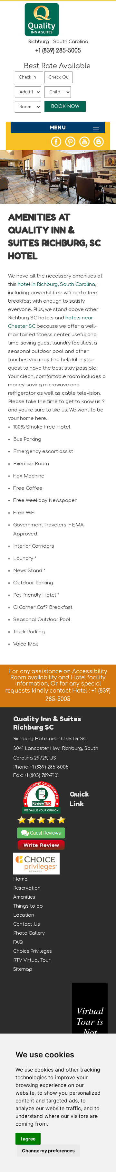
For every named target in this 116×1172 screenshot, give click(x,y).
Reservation (27, 888)
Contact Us (26, 924)
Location (23, 915)
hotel (23, 256)
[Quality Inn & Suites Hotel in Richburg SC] (42, 35)
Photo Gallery (29, 933)
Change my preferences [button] (48, 1150)
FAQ (18, 942)
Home (20, 879)
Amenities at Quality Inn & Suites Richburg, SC (54, 230)
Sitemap (22, 969)
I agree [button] (28, 1138)
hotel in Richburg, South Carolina (56, 284)
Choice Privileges (32, 951)
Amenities (24, 897)
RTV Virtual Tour (32, 960)
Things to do (28, 906)
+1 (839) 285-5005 (58, 51)
